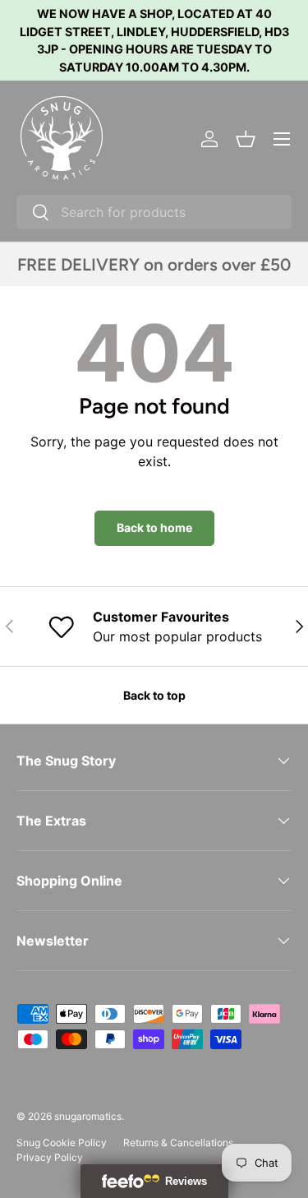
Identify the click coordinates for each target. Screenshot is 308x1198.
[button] (246, 139)
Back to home (154, 527)
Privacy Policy (49, 1157)
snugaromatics (88, 1116)
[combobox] (154, 212)
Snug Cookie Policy (61, 1142)
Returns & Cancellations (178, 1142)
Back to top (154, 695)
